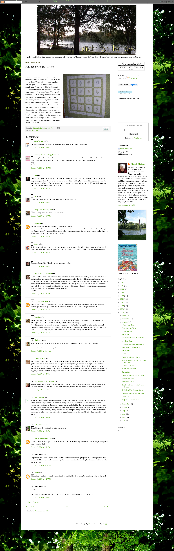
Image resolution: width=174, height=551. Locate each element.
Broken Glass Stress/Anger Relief (133, 344)
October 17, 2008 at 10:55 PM (41, 465)
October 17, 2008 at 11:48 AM (41, 333)
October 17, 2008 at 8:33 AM (41, 266)
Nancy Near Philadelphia (43, 210)
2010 (122, 306)
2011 (122, 302)
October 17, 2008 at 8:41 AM (41, 294)
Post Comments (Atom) (43, 511)
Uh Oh (124, 354)
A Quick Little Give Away (130, 400)
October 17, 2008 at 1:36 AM (41, 147)
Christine (38, 340)
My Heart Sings (127, 341)
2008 (122, 312)
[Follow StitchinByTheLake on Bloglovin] (128, 86)
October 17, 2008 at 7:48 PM (40, 417)
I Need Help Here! (128, 325)
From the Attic (40, 358)
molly (37, 473)
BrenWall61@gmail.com (43, 438)
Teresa (36, 244)
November (126, 319)
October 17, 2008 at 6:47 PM (40, 374)
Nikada (90, 524)
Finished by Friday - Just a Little (133, 338)
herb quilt (34, 130)
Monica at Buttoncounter (43, 273)
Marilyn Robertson (41, 301)
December (126, 315)
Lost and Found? (127, 331)
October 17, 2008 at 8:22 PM (40, 431)
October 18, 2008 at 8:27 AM (41, 479)
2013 (122, 296)
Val (35, 196)
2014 (122, 292)
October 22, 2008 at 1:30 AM (41, 497)
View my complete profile (126, 205)
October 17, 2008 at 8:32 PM (40, 447)
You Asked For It (128, 382)
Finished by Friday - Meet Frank (133, 375)
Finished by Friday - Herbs (131, 357)
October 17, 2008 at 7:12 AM (41, 237)
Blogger (105, 524)
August (125, 407)
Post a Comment (33, 502)
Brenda (37, 317)
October (125, 322)
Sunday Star (126, 335)
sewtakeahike (39, 397)
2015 (122, 289)
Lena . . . (37, 260)
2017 (122, 282)
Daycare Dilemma (128, 365)
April (124, 421)
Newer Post (30, 507)
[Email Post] (58, 128)
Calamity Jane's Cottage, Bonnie (45, 155)
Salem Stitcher (40, 425)
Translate (134, 78)
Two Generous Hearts (129, 369)
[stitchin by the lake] (125, 149)
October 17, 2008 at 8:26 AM (41, 252)
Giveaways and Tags (129, 328)
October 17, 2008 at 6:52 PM (40, 390)
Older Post (106, 507)
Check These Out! (128, 397)
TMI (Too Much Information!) (132, 390)
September (126, 404)
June (124, 414)
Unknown (37, 223)
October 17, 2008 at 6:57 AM (41, 216)
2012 (122, 299)
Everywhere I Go (128, 378)
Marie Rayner (39, 141)
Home (68, 507)
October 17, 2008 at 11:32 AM (41, 310)
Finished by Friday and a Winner (133, 393)
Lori (35, 175)
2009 (122, 309)
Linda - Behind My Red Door (45, 381)
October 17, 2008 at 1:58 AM (41, 168)
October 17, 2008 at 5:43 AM (41, 188)
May (124, 417)
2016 (122, 286)
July (124, 411)
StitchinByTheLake (39, 128)
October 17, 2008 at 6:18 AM (41, 202)
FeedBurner (138, 138)
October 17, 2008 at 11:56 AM (41, 351)
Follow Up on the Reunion (131, 347)
